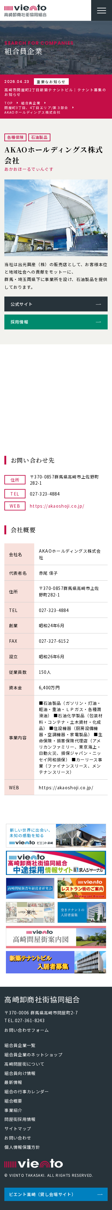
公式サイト (22, 304)
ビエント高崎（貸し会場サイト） (42, 1194)
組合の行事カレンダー (26, 1091)
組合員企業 (30, 103)
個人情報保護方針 (22, 1147)
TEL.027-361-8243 (24, 1020)
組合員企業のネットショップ (33, 1054)
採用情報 (19, 322)
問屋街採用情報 (19, 1119)
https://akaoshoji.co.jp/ (57, 506)
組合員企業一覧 (19, 1045)
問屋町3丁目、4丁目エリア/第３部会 (36, 108)
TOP (8, 103)
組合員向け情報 (19, 1073)
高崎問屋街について (24, 1064)
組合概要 (13, 1101)
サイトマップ (17, 1128)
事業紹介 (13, 1110)
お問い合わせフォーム (26, 1030)
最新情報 (13, 1082)
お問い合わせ (17, 1138)
